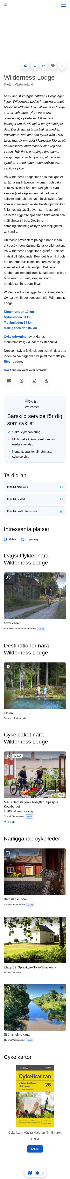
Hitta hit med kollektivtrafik (22, 511)
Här (6, 370)
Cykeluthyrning (15, 336)
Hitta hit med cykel (17, 486)
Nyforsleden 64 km (18, 317)
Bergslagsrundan (16, 899)
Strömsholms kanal (17, 1034)
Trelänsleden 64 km (18, 322)
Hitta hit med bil (16, 499)
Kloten (8, 713)
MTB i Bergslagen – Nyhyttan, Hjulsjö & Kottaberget (31, 804)
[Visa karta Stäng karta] (39, 1173)
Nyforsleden (12, 623)
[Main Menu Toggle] (63, 7)
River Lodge (13, 361)
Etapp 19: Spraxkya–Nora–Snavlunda (30, 967)
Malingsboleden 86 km (20, 328)
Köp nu (35, 1148)
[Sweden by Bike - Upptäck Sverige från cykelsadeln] (14, 6)
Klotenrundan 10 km (19, 311)
